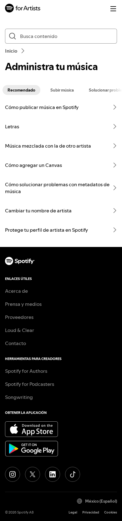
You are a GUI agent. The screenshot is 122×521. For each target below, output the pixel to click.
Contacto (15, 343)
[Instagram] (12, 474)
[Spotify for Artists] (23, 9)
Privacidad (90, 512)
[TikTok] (72, 474)
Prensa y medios (23, 304)
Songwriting (19, 397)
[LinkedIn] (52, 474)
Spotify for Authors (26, 370)
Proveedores (19, 317)
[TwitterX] (32, 474)
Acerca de (16, 290)
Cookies (110, 512)
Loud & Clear (19, 330)
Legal (73, 512)
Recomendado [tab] (21, 90)
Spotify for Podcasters (29, 384)
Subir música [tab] (62, 90)
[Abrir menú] (113, 8)
